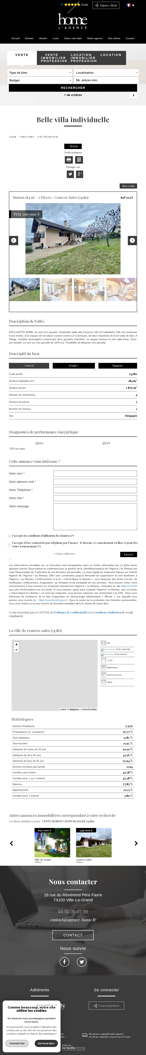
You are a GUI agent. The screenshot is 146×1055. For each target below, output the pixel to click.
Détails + (74, 365)
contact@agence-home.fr (73, 919)
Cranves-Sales (27, 136)
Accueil (16, 38)
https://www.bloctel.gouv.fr (53, 600)
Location (111, 55)
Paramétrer (17, 1043)
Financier (118, 365)
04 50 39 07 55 (73, 911)
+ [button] (16, 644)
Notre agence (95, 38)
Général (29, 365)
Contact (130, 38)
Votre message (19, 506)
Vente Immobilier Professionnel (53, 58)
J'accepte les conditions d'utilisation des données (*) (43, 535)
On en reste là (44, 1005)
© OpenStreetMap (89, 709)
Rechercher (73, 88)
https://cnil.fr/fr (129, 586)
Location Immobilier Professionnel (83, 58)
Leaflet (63, 709)
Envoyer (128, 554)
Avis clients (114, 38)
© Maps (73, 709)
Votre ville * (16, 498)
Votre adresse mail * (22, 481)
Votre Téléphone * (21, 490)
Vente (22, 55)
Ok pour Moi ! (46, 1043)
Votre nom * (17, 473)
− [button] (16, 650)
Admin (61, 1036)
